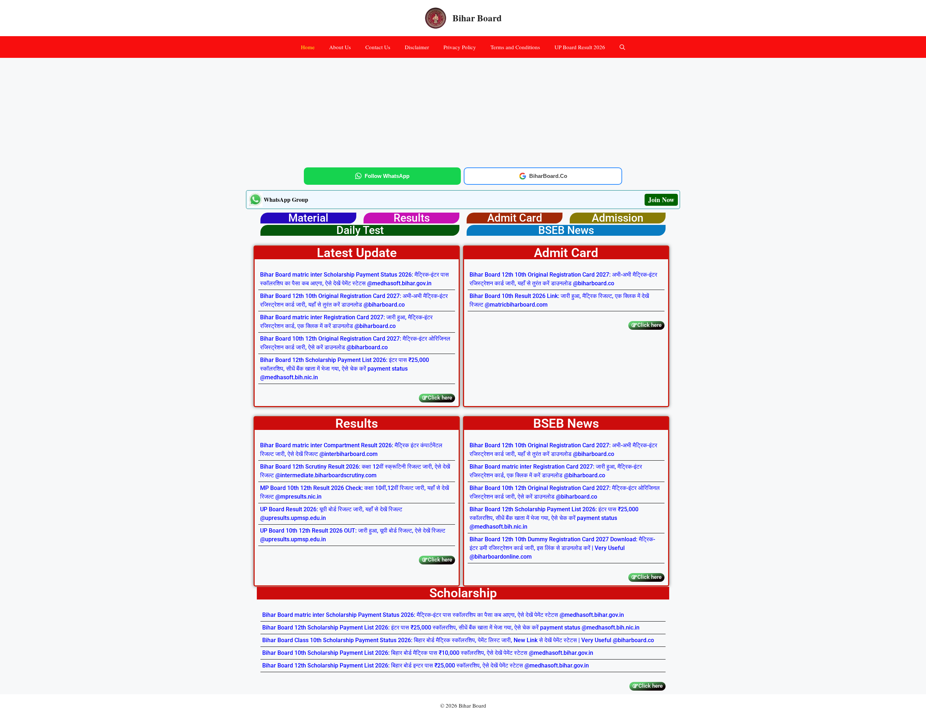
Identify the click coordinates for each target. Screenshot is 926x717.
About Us (340, 47)
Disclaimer (417, 47)
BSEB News (566, 230)
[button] (622, 47)
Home (308, 47)
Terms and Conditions (515, 47)
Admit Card (514, 218)
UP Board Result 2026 (580, 47)
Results (412, 218)
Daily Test (360, 230)
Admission (617, 218)
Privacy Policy (459, 47)
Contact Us (377, 47)
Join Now (661, 199)
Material (308, 218)
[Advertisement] (463, 111)
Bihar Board (477, 18)
